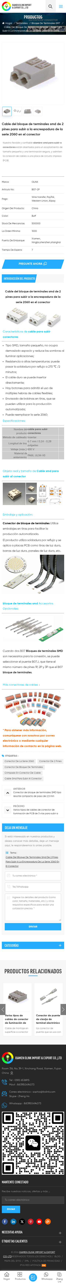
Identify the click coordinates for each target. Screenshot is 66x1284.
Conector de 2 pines (50, 761)
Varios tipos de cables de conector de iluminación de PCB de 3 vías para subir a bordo (16, 1019)
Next (63, 1009)
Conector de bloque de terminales (24, 767)
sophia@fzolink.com (44, 1092)
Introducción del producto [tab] (19, 278)
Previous (3, 1009)
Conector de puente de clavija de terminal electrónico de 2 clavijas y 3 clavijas (48, 1019)
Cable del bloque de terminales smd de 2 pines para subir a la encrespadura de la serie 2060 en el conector (32, 861)
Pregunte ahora (30, 263)
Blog (57, 1256)
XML (27, 1261)
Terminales (22, 23)
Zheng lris (23, 1096)
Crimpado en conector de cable (23, 773)
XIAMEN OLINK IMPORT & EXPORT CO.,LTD (38, 1058)
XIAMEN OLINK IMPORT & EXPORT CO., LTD (21, 6)
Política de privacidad (46, 1261)
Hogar (8, 23)
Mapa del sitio (12, 1261)
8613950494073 (25, 1084)
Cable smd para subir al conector (23, 778)
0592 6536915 (22, 1080)
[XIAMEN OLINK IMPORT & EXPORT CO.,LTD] (6, 6)
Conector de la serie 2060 (19, 761)
